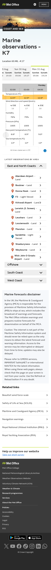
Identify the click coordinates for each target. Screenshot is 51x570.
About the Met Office (12, 502)
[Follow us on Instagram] (31, 546)
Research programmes (12, 493)
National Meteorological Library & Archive (21, 473)
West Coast (14, 280)
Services (6, 498)
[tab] (22, 73)
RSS (4, 528)
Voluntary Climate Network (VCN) (17, 483)
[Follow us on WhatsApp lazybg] (44, 546)
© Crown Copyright (25, 552)
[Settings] (35, 4)
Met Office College (10, 468)
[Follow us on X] (6, 546)
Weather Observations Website (16, 478)
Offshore (12, 264)
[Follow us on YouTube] (12, 546)
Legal (4, 520)
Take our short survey (13, 454)
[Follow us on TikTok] (25, 546)
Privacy (5, 524)
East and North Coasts (21, 166)
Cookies (5, 516)
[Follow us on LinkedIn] (38, 546)
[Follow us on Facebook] (19, 546)
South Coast (15, 272)
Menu (44, 4)
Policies (5, 507)
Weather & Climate (11, 488)
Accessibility (7, 512)
